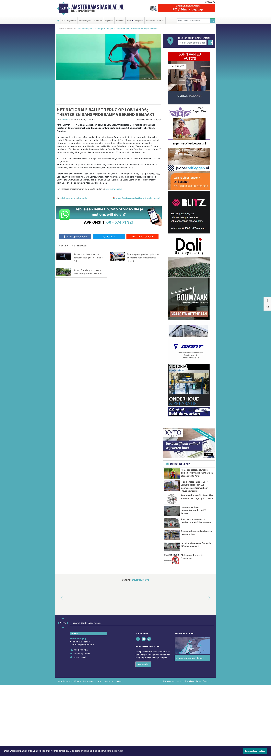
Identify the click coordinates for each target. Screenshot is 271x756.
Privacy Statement (204, 681)
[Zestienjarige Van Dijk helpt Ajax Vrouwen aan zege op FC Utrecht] (172, 499)
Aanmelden (143, 664)
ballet (62, 198)
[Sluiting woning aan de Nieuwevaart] (172, 559)
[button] (58, 598)
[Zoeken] (212, 20)
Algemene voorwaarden (173, 681)
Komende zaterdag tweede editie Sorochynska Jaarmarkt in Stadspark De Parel (197, 473)
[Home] (58, 20)
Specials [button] (119, 20)
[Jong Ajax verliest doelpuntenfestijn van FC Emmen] (172, 511)
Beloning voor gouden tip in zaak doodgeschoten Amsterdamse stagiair (143, 257)
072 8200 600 (81, 650)
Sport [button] (129, 20)
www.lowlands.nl (114, 189)
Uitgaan (71, 28)
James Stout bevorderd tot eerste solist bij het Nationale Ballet (88, 257)
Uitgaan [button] (138, 20)
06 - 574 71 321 (120, 222)
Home (61, 28)
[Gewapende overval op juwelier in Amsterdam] (172, 535)
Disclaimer (189, 681)
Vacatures (150, 20)
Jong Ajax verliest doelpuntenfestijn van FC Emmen (193, 510)
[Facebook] (138, 639)
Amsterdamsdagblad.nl (97, 7)
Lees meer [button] (117, 751)
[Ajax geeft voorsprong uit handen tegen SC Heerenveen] (172, 523)
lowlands (82, 198)
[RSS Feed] (149, 639)
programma (71, 198)
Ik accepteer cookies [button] (255, 751)
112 (63, 20)
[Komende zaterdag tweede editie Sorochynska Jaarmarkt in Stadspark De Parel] (172, 473)
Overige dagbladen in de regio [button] (190, 658)
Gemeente (97, 20)
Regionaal (109, 20)
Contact (160, 20)
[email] (267, 307)
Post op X (110, 236)
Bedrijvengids (85, 20)
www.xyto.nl (80, 657)
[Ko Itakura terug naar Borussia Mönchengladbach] (172, 547)
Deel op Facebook (77, 236)
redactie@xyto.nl (82, 653)
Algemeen (71, 20)
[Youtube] (144, 639)
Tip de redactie (144, 236)
